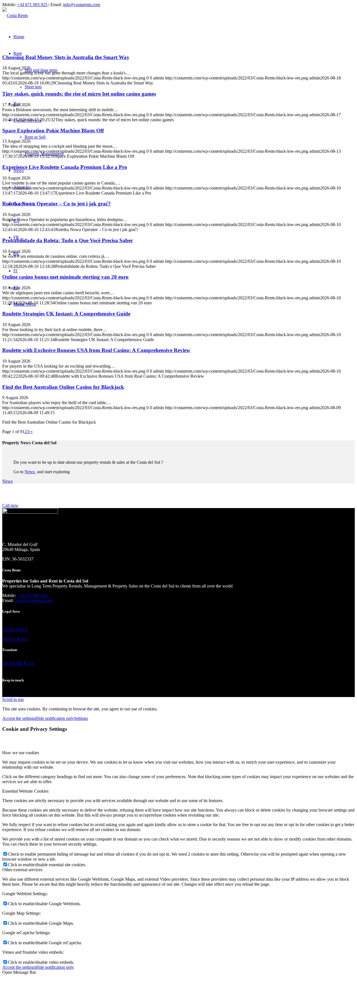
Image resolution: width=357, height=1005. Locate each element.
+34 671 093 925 (32, 4)
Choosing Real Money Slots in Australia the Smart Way (65, 57)
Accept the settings (18, 718)
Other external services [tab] (22, 869)
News (30, 471)
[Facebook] (4, 694)
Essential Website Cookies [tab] (25, 791)
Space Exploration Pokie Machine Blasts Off (53, 130)
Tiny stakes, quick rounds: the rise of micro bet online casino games (79, 94)
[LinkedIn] (13, 694)
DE (16, 254)
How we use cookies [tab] (20, 752)
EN (16, 220)
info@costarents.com (81, 4)
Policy (21, 629)
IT (15, 270)
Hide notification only (54, 718)
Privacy (9, 639)
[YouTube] (17, 694)
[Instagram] (9, 694)
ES (16, 287)
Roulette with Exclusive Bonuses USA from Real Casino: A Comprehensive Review (96, 350)
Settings (81, 718)
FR (16, 237)
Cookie (8, 629)
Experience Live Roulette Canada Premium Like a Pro (64, 167)
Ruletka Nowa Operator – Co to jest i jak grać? (56, 204)
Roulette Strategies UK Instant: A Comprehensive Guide (66, 314)
